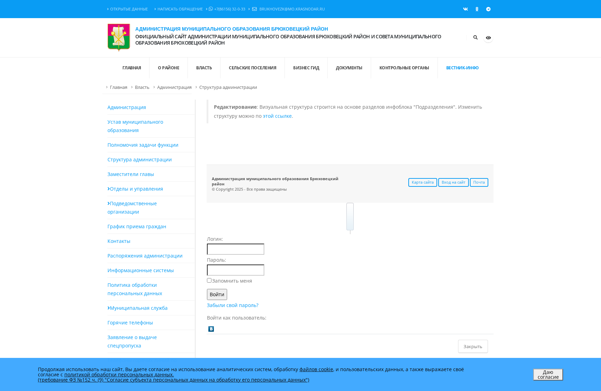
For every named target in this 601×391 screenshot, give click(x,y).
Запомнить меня (232, 280)
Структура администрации (228, 87)
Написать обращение (180, 9)
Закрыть (473, 346)
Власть (204, 68)
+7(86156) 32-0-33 (229, 9)
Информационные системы (140, 270)
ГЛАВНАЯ (131, 68)
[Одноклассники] (477, 9)
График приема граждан (136, 226)
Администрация (174, 87)
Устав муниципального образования (135, 125)
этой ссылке (277, 116)
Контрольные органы (404, 68)
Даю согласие (548, 374)
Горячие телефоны (130, 322)
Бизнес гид (306, 68)
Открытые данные (129, 9)
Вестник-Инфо (462, 68)
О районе (168, 68)
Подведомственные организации (132, 207)
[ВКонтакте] (465, 9)
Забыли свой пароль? (232, 305)
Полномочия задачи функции (142, 144)
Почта (479, 182)
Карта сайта (423, 182)
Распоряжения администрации (145, 255)
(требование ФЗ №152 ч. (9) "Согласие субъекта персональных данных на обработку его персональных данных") (173, 379)
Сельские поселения (252, 68)
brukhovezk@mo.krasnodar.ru (291, 9)
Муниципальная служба (139, 308)
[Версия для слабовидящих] (488, 38)
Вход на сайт (453, 182)
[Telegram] (488, 9)
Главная (118, 87)
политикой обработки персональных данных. (119, 374)
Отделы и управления (136, 188)
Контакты (118, 241)
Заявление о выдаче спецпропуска (132, 341)
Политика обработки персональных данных (134, 289)
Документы (349, 68)
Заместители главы (130, 174)
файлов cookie (316, 369)
